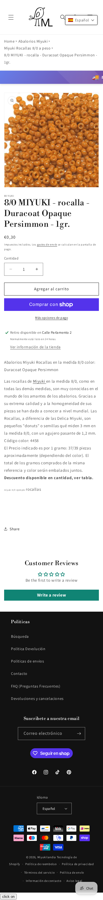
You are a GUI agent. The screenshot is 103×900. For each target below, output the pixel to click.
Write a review (51, 595)
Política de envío (72, 872)
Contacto (19, 673)
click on (8, 897)
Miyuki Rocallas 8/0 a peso (27, 48)
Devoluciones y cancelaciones (37, 698)
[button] (11, 17)
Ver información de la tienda (35, 346)
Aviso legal (74, 881)
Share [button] (15, 528)
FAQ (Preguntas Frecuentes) (35, 686)
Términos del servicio (39, 872)
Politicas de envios (27, 661)
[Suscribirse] (79, 733)
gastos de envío (47, 244)
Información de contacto (44, 881)
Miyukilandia (46, 857)
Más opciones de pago (51, 318)
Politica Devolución (28, 648)
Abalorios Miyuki (33, 41)
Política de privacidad (78, 864)
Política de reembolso (41, 864)
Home (9, 41)
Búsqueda (20, 636)
